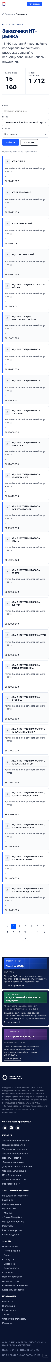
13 (43, 932)
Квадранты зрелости (13, 1289)
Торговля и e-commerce (14, 1149)
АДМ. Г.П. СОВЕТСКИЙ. (23, 254)
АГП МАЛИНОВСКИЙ (21, 223)
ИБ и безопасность (12, 1175)
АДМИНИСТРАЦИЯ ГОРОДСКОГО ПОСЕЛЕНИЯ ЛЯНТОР (28, 762)
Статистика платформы (14, 1318)
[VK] (11, 1127)
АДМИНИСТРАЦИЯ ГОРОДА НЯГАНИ (25, 539)
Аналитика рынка (11, 1281)
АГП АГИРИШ (18, 161)
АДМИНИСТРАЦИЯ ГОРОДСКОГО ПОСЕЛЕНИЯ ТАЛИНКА (28, 858)
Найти (10, 142)
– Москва (7, 1213)
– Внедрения (8, 1263)
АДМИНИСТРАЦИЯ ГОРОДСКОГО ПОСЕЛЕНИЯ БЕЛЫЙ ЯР (28, 730)
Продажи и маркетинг (13, 1145)
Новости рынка (10, 1246)
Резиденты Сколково (13, 1221)
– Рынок (6, 1255)
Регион (5, 117)
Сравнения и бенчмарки (15, 1285)
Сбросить (29, 142)
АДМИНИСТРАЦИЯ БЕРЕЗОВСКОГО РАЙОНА (23, 318)
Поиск (5, 106)
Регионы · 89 (9, 1208)
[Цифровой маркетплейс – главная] (4, 4)
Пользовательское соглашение (21, 1355)
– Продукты (8, 1259)
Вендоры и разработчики (15, 1195)
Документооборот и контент (17, 1166)
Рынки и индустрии (12, 1230)
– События (7, 1272)
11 (31, 932)
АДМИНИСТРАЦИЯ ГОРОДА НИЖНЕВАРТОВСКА (25, 507)
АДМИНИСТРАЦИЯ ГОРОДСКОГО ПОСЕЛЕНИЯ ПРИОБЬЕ (28, 826)
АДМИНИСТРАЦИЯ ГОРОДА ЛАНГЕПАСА (25, 444)
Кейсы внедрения (11, 1204)
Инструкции (8, 1306)
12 (37, 932)
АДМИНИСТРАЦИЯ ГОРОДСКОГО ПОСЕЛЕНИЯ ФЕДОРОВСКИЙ (28, 890)
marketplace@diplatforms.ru (17, 1121)
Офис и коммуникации (14, 1170)
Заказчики (7, 1200)
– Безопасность (10, 1268)
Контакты (7, 1323)
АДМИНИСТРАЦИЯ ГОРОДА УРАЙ (28, 635)
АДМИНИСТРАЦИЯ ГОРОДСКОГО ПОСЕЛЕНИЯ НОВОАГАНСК (28, 794)
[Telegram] (4, 1127)
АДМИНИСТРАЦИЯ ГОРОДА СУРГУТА (25, 603)
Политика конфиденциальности (22, 1350)
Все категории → (11, 1183)
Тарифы (6, 1314)
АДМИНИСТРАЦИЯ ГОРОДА (25, 349)
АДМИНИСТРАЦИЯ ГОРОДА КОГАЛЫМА (25, 412)
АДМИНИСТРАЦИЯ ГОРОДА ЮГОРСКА (25, 698)
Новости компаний (12, 1276)
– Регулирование (11, 1250)
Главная (9, 14)
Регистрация (34, 4)
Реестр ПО (7, 1226)
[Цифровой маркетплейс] (25, 1077)
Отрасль (6, 129)
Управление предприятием (16, 1140)
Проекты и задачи (11, 1157)
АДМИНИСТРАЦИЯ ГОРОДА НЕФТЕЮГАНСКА (25, 475)
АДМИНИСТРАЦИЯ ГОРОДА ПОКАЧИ (25, 571)
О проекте (7, 1301)
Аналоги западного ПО (14, 1179)
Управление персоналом (15, 1153)
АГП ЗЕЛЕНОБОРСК (21, 192)
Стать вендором (10, 1234)
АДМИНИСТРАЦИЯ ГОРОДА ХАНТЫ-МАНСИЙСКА (25, 666)
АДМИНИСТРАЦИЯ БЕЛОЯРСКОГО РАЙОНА (28, 286)
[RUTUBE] (17, 1127)
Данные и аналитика (13, 1162)
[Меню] (46, 4)
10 (25, 932)
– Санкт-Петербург (12, 1217)
